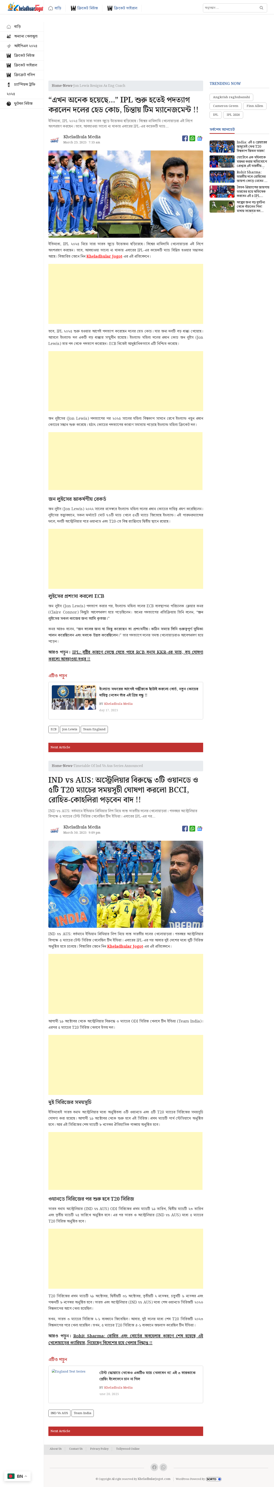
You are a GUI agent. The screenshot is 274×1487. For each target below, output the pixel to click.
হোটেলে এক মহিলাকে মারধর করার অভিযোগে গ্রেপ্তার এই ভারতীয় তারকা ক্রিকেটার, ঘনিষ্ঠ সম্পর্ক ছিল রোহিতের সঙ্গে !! (252, 161)
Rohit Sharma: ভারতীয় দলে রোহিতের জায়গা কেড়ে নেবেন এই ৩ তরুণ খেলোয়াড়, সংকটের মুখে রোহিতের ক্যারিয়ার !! (252, 176)
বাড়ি (58, 8)
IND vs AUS (59, 1413)
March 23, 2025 (74, 142)
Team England (94, 729)
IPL (215, 114)
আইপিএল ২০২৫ (25, 46)
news (67, 86)
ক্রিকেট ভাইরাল (125, 8)
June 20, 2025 (108, 1394)
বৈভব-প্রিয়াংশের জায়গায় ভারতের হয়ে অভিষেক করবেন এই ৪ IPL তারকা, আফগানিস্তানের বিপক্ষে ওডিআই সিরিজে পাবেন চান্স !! (253, 191)
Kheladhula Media (118, 704)
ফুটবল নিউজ (23, 104)
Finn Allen (255, 106)
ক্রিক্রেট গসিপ (24, 75)
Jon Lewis (69, 729)
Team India (82, 1413)
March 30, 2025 (74, 832)
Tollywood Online (128, 1449)
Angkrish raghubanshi (231, 97)
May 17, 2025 (108, 710)
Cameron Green (225, 106)
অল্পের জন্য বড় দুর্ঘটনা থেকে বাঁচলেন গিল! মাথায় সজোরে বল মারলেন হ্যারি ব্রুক (251, 206)
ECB (54, 729)
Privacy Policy (99, 1449)
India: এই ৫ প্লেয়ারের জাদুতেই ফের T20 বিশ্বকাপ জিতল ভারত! (252, 146)
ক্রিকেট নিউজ (87, 8)
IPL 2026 (233, 114)
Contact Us (76, 1449)
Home (57, 86)
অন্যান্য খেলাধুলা (25, 36)
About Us (56, 1449)
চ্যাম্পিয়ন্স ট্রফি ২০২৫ (21, 89)
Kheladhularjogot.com (154, 1479)
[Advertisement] (159, 48)
